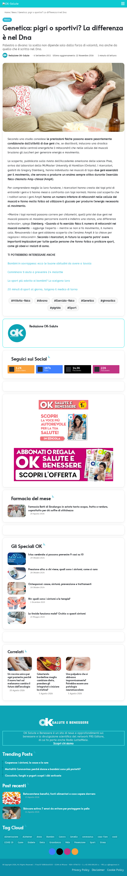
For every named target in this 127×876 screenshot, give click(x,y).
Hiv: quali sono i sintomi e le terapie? (49, 598)
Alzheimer (27, 837)
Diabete (31, 842)
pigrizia (56, 307)
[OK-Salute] (10, 3)
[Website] (31, 332)
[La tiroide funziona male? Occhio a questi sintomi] (17, 618)
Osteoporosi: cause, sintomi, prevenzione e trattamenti (59, 584)
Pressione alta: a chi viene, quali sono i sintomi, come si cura (63, 569)
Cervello (74, 837)
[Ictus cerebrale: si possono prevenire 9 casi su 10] (17, 559)
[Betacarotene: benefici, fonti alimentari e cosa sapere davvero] (11, 798)
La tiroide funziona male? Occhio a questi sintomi (57, 613)
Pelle (67, 842)
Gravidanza (55, 842)
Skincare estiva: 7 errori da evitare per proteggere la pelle (56, 808)
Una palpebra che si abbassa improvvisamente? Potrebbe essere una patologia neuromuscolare (77, 681)
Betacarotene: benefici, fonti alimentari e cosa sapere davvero (59, 793)
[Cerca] (117, 5)
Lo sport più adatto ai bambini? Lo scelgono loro (39, 280)
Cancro (62, 837)
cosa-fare (102, 837)
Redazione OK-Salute (19, 55)
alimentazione (11, 837)
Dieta (42, 842)
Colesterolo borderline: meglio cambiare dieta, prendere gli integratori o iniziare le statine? (48, 681)
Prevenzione (79, 842)
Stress (103, 842)
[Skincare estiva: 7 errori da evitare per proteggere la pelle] (11, 813)
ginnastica (109, 300)
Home (7, 12)
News (14, 12)
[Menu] (123, 5)
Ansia (39, 837)
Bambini (50, 837)
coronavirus (87, 837)
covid (114, 837)
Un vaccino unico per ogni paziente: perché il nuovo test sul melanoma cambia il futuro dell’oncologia (19, 680)
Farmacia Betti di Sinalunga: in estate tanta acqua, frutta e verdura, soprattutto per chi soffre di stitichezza (68, 508)
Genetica (88, 300)
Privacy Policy (80, 870)
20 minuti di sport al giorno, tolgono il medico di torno (43, 289)
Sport (72, 307)
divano (43, 300)
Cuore (20, 842)
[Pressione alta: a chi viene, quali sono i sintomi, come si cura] (17, 573)
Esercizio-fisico (65, 300)
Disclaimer (98, 870)
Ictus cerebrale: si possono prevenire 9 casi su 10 (56, 554)
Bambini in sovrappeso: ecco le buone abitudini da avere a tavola (49, 263)
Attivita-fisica (21, 300)
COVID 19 (8, 842)
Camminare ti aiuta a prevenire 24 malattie (35, 272)
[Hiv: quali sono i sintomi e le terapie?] (17, 603)
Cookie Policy (115, 870)
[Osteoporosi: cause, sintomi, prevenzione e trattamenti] (17, 588)
